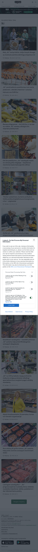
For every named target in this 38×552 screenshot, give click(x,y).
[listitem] (19, 272)
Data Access (19, 311)
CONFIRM (11, 305)
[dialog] (19, 276)
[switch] (31, 276)
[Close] (34, 240)
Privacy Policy (29, 311)
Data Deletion (9, 311)
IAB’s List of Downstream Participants (21, 267)
